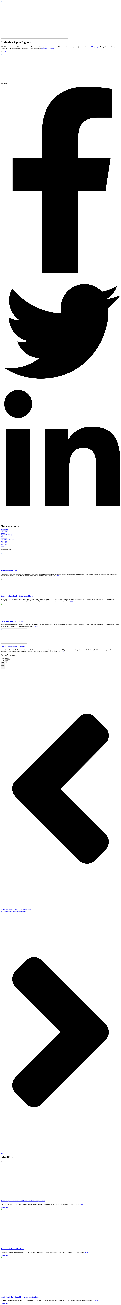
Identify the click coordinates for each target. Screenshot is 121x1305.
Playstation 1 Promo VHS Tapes (12, 1249)
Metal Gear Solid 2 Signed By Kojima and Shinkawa (20, 1297)
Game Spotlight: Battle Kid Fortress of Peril (17, 596)
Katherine (51, 48)
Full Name (4, 658)
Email (2, 662)
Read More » (4, 1207)
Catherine (44, 48)
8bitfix (4, 51)
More (57, 575)
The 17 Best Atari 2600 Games (12, 621)
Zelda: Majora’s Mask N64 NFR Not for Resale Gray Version (23, 1201)
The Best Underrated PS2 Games (13, 646)
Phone (3, 660)
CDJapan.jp (94, 47)
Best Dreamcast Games (9, 571)
